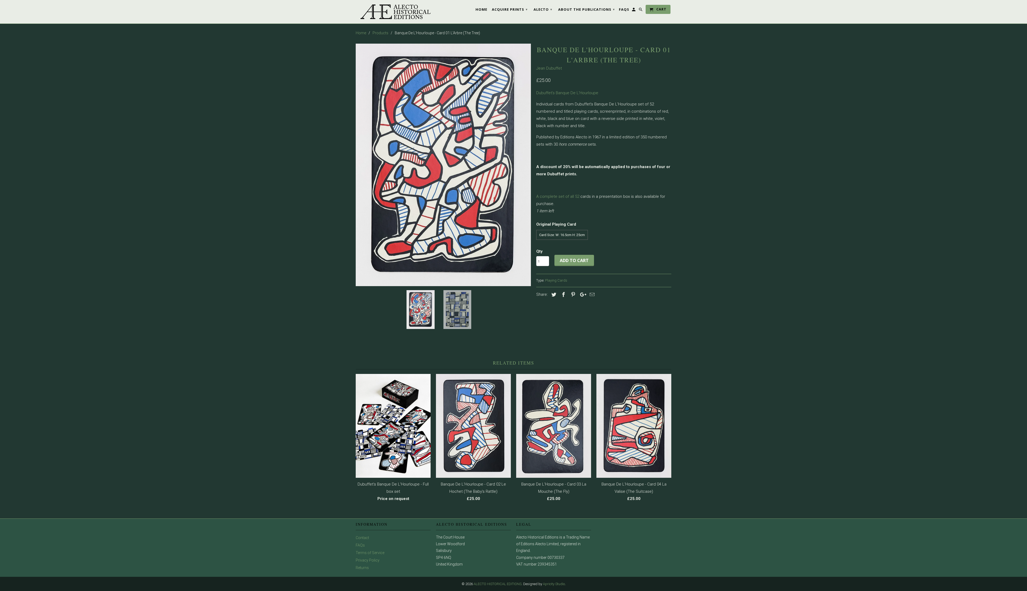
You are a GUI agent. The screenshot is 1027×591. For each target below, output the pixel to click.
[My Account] (634, 10)
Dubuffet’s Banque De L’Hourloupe (567, 92)
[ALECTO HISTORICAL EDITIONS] (393, 12)
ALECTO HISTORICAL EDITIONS (498, 584)
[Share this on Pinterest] (572, 294)
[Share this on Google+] (581, 294)
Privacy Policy (368, 560)
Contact (362, 538)
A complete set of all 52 (557, 196)
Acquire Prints (510, 9)
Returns (362, 568)
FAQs (360, 545)
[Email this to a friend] (591, 294)
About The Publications (586, 9)
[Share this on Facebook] (562, 294)
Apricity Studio (554, 584)
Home (481, 9)
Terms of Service (370, 553)
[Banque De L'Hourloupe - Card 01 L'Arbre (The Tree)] (443, 165)
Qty (539, 251)
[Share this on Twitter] (553, 294)
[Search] (641, 10)
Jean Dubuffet (549, 68)
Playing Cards (556, 280)
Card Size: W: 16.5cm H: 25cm (562, 235)
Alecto (543, 9)
